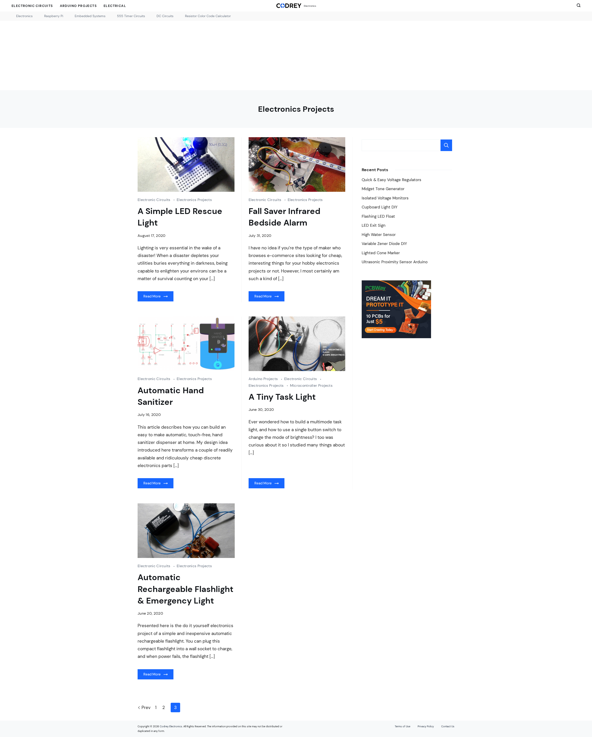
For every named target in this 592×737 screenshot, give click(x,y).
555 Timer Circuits (131, 16)
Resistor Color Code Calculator (208, 16)
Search (446, 145)
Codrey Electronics (171, 726)
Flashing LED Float (378, 216)
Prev (146, 707)
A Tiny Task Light (282, 396)
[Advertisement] (296, 55)
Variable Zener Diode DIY (384, 243)
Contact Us (447, 726)
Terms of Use (402, 726)
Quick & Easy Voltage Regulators (391, 179)
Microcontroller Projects (311, 385)
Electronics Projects (194, 199)
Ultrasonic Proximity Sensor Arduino (395, 262)
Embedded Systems (90, 16)
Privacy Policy (426, 726)
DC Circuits (165, 16)
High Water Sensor (379, 234)
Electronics (310, 5)
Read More (152, 296)
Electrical (115, 6)
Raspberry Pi (53, 16)
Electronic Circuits (32, 6)
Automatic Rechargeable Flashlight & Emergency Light (185, 589)
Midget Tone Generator (383, 188)
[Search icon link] (577, 5)
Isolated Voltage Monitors (385, 198)
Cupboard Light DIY (380, 207)
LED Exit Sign (373, 225)
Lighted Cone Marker (381, 253)
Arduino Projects (78, 6)
